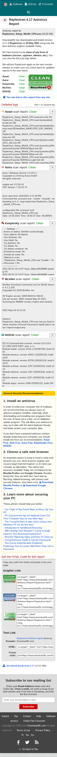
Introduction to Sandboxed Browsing (23, 527)
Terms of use (23, 730)
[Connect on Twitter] (27, 743)
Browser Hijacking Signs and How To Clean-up (29, 536)
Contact (27, 716)
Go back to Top (30, 749)
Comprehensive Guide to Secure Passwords (28, 540)
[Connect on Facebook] (18, 743)
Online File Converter (34, 721)
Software (18, 4)
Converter (47, 4)
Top (16, 716)
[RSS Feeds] (36, 743)
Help (38, 716)
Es (32, 735)
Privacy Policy (42, 730)
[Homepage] (5, 4)
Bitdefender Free (43, 442)
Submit (5, 716)
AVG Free (15, 442)
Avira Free (27, 442)
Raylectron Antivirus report (30, 638)
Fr (23, 735)
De (27, 735)
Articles (32, 4)
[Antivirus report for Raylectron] (40, 89)
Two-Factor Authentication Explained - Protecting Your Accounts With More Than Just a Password (28, 546)
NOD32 (7, 445)
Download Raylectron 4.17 (20, 665)
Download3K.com (37, 725)
